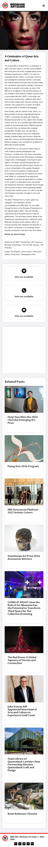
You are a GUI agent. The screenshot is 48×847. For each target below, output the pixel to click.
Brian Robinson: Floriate (22, 814)
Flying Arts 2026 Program (23, 466)
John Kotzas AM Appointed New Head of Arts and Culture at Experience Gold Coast (22, 711)
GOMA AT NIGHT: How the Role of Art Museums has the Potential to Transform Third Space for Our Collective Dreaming (24, 608)
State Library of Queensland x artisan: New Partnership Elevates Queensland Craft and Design (24, 764)
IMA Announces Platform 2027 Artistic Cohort (23, 511)
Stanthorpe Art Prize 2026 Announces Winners (24, 557)
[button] (44, 5)
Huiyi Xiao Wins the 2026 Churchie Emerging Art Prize (23, 420)
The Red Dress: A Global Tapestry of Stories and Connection (22, 660)
